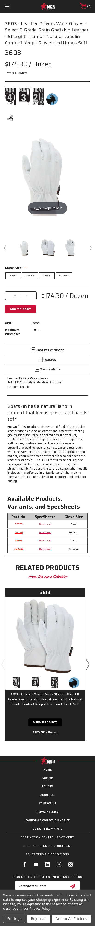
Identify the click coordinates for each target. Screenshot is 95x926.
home (47, 769)
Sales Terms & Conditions (47, 854)
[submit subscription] (73, 886)
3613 (45, 592)
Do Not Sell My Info (47, 828)
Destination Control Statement (47, 837)
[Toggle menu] (13, 6)
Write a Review (17, 72)
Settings (14, 918)
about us (47, 795)
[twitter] (59, 864)
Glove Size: (16, 268)
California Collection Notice (47, 820)
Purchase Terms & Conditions (47, 846)
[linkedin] (47, 864)
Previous (4, 247)
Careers (48, 778)
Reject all (38, 918)
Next (90, 247)
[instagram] (70, 864)
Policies (48, 786)
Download (45, 524)
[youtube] (36, 864)
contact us (47, 803)
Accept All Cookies (71, 918)
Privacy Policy (47, 812)
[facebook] (24, 864)
